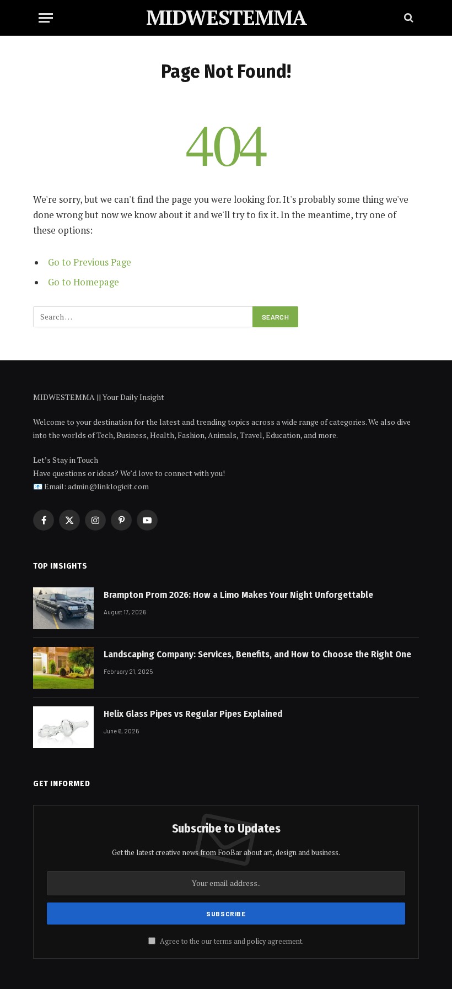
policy (256, 941)
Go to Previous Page (89, 262)
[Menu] (46, 18)
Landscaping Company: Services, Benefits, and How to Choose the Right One (257, 654)
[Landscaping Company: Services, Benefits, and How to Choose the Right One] (63, 668)
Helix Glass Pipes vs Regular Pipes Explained (193, 714)
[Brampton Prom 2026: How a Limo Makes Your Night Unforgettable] (63, 608)
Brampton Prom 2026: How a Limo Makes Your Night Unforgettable (238, 595)
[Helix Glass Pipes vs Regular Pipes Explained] (63, 727)
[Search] (407, 18)
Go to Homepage (83, 282)
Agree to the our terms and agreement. (231, 941)
